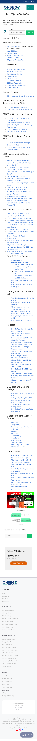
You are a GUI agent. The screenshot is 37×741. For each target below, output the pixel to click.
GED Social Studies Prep (9, 624)
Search (11, 29)
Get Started (5, 602)
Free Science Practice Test (23, 276)
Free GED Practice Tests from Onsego (20, 223)
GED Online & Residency (9, 658)
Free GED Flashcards (21, 278)
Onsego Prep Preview (8, 642)
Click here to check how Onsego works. (20, 96)
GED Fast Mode (6, 613)
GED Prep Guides (7, 644)
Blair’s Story (15, 433)
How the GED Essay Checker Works (19, 218)
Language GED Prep (14, 53)
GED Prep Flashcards (14, 83)
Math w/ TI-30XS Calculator (10, 618)
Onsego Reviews (7, 679)
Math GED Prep (12, 51)
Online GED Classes (8, 610)
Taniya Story (15, 425)
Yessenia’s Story (17, 442)
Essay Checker (12, 76)
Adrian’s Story (16, 436)
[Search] (29, 536)
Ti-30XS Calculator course (16, 70)
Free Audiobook (6, 666)
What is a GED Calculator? (10, 650)
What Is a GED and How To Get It (18, 160)
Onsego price (11, 238)
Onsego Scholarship (8, 696)
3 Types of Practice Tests (16, 60)
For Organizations (7, 681)
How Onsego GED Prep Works (17, 216)
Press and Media (7, 687)
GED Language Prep (8, 621)
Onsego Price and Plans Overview (18, 214)
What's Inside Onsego (8, 639)
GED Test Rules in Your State (17, 107)
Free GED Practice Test (9, 664)
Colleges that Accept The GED (21, 398)
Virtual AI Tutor (12, 78)
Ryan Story (15, 422)
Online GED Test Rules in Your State (19, 109)
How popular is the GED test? (21, 320)
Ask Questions (6, 596)
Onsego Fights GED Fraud (16, 236)
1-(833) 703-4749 (18, 705)
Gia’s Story (15, 438)
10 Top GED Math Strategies (17, 196)
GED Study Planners (14, 81)
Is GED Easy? (11, 165)
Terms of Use (23, 728)
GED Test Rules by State (9, 647)
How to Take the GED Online (17, 129)
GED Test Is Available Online (17, 131)
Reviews (14, 431)
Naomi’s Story (16, 440)
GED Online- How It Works (10, 655)
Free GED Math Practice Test (24, 264)
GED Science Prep (7, 627)
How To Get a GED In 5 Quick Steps (19, 163)
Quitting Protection (13, 87)
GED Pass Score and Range (16, 189)
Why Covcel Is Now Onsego (16, 245)
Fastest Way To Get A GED (16, 176)
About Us (4, 676)
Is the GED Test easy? (8, 653)
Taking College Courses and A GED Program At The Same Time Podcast (22, 376)
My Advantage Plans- (14, 46)
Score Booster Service (14, 74)
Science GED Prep (13, 58)
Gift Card (4, 693)
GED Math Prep (6, 616)
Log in (3, 593)
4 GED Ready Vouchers (15, 72)
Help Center (5, 599)
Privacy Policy (13, 728)
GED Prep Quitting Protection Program (20, 220)
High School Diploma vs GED (17, 187)
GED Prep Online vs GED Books (17, 229)
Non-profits (5, 684)
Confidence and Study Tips (16, 85)
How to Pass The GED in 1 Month (18, 123)
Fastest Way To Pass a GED (10, 661)
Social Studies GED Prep (15, 55)
